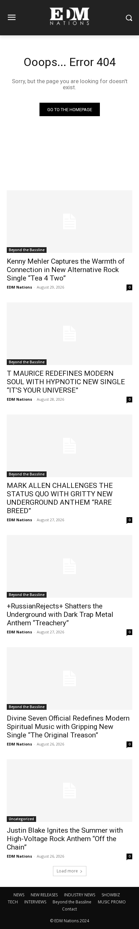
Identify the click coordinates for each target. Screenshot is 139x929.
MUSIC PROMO (112, 902)
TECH (13, 902)
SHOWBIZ (111, 895)
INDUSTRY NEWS (79, 895)
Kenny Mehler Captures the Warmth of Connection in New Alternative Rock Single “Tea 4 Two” (66, 269)
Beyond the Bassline (27, 249)
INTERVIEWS (35, 902)
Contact (69, 909)
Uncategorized (21, 819)
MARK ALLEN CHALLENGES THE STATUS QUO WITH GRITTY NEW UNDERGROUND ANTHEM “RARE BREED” (60, 498)
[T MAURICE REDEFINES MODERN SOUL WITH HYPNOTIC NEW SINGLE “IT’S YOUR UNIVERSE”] (69, 333)
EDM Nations (19, 287)
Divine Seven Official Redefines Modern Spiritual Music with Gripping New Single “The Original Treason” (68, 726)
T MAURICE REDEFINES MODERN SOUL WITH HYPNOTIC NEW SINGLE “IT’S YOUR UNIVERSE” (66, 381)
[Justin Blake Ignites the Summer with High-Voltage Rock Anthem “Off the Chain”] (69, 790)
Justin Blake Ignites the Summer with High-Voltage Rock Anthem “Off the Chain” (65, 838)
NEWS (18, 895)
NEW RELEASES (44, 895)
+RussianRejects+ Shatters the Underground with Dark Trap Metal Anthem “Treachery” (60, 614)
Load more (67, 871)
